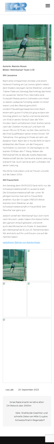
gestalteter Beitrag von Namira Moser (21, 242)
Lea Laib (10, 390)
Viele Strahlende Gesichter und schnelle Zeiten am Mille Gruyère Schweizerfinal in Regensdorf (31, 416)
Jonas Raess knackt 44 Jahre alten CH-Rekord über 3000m (25, 404)
